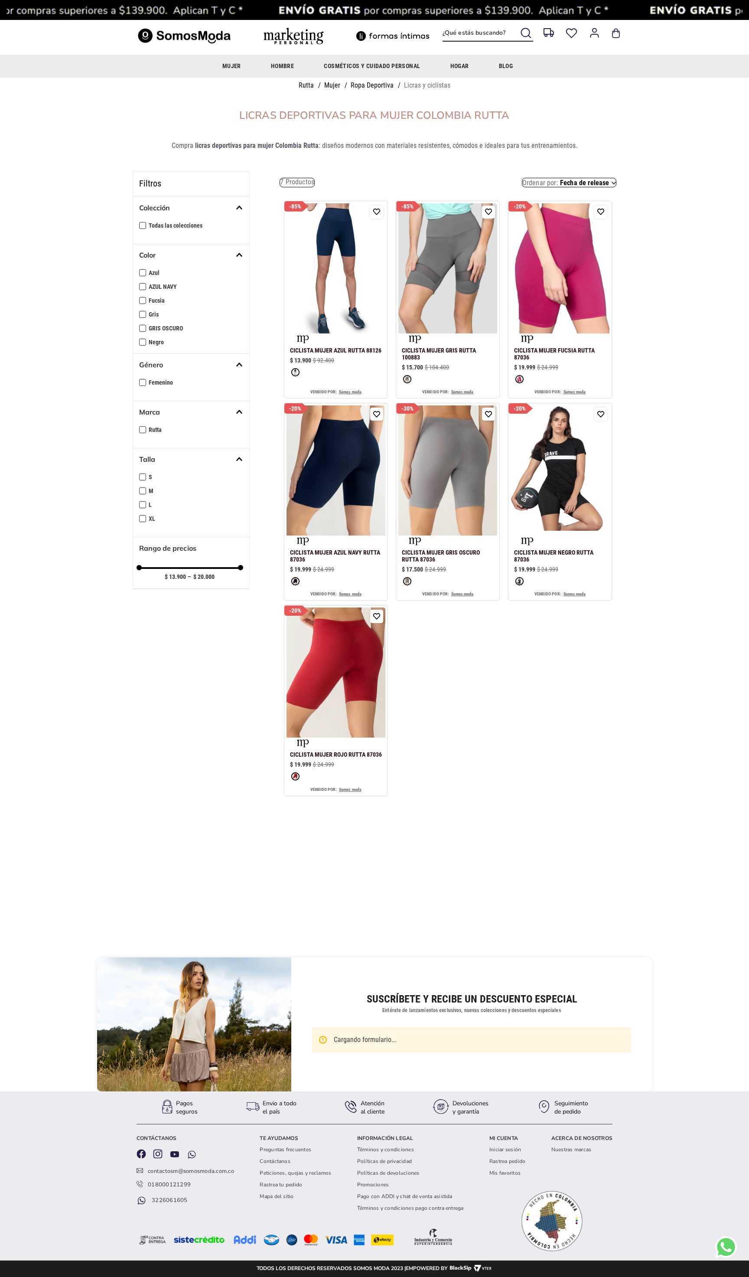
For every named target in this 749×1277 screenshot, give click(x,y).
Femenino (161, 382)
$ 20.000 (201, 576)
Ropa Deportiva (372, 85)
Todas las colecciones (175, 225)
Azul (154, 273)
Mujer (332, 85)
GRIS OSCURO (166, 328)
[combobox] (488, 33)
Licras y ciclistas (427, 85)
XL (152, 519)
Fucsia (157, 300)
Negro (156, 342)
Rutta (306, 85)
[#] (571, 33)
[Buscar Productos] (527, 31)
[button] (194, 208)
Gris (154, 314)
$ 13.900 (175, 576)
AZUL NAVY (163, 287)
